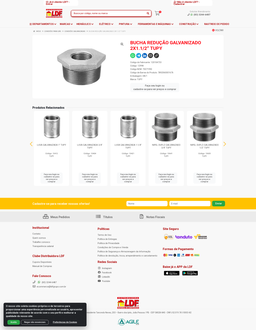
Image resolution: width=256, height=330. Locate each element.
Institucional (40, 227)
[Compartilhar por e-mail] (150, 55)
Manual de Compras (42, 266)
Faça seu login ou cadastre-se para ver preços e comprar (154, 87)
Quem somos (39, 238)
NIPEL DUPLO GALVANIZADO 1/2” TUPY (204, 146)
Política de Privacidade (108, 243)
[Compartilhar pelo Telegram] (138, 55)
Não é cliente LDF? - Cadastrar (187, 3)
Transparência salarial (43, 246)
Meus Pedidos (60, 217)
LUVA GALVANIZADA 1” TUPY (51, 145)
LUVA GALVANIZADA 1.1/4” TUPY (128, 146)
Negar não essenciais (34, 322)
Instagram (106, 268)
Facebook (106, 272)
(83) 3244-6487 (49, 282)
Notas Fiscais (155, 217)
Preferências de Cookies (65, 322)
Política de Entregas (107, 239)
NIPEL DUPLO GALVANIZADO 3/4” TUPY (166, 146)
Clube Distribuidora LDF (48, 256)
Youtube (105, 281)
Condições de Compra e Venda (113, 247)
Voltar (219, 30)
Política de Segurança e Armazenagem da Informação (124, 251)
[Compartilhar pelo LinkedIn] (144, 55)
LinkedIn (105, 277)
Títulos (107, 217)
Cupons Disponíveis (42, 262)
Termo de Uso (104, 235)
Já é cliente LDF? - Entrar (58, 3)
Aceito (14, 322)
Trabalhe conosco (41, 242)
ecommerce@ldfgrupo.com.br (51, 286)
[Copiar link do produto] (156, 55)
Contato (36, 233)
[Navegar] (31, 144)
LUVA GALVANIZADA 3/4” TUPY (89, 146)
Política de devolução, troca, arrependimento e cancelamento (127, 255)
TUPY (139, 79)
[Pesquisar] (148, 13)
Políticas (103, 229)
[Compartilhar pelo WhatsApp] (132, 55)
